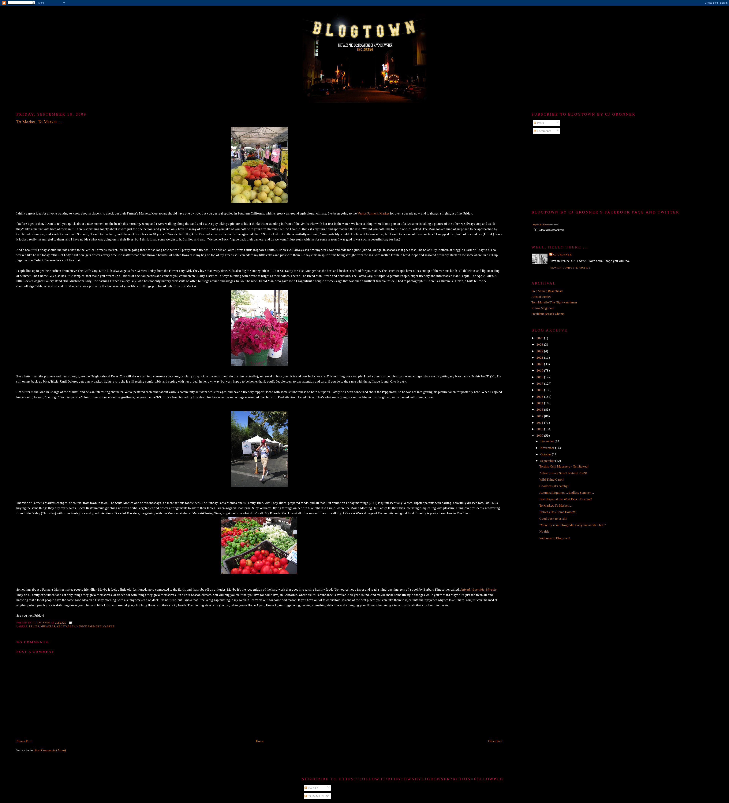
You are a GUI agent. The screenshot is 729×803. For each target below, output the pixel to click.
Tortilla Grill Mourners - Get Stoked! (564, 466)
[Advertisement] (622, 172)
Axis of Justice (541, 297)
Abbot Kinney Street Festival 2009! (563, 473)
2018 (540, 377)
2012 (540, 416)
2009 (540, 435)
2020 (540, 364)
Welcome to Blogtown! (554, 538)
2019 (540, 370)
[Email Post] (70, 622)
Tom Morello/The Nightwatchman (554, 302)
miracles (48, 626)
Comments (543, 131)
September (547, 461)
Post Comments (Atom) (50, 750)
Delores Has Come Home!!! (557, 512)
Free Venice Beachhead (547, 291)
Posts (540, 123)
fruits (34, 626)
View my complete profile (569, 267)
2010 (540, 429)
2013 (540, 409)
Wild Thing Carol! (551, 479)
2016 (540, 390)
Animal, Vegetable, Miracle (478, 589)
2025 (540, 338)
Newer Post (24, 741)
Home (260, 741)
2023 (540, 344)
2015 (540, 396)
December (547, 441)
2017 (540, 383)
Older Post (495, 741)
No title (544, 531)
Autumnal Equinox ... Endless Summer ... (566, 492)
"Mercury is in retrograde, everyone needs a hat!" (572, 525)
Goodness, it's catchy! (554, 486)
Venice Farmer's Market (373, 213)
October (546, 454)
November (547, 448)
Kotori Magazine (542, 308)
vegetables (66, 626)
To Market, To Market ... (555, 505)
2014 (540, 403)
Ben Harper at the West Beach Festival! (565, 499)
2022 (540, 351)
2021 (540, 357)
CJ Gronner (562, 254)
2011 (540, 422)
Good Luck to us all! (553, 518)
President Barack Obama (547, 314)
